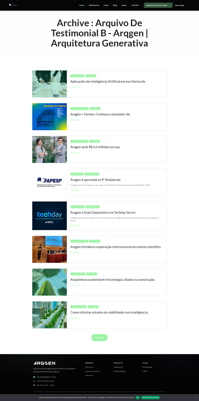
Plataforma (94, 5)
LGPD (145, 371)
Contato (135, 5)
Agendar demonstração (156, 5)
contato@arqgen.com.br (46, 377)
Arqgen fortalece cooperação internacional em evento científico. (115, 247)
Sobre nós (89, 367)
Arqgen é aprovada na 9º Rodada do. (95, 180)
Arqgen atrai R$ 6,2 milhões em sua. (95, 147)
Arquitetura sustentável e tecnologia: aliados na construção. (112, 279)
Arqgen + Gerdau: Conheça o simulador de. (100, 114)
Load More (99, 338)
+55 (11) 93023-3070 (45, 381)
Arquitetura (93, 174)
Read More (75, 87)
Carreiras (89, 375)
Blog (115, 5)
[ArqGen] (20, 5)
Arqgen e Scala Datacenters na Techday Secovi (103, 212)
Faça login (179, 5)
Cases (106, 5)
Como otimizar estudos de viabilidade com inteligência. (109, 312)
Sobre (124, 5)
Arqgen (92, 76)
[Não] (196, 397)
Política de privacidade (150, 397)
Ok (138, 397)
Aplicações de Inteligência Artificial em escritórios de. (108, 81)
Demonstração (120, 371)
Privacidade (147, 367)
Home (81, 5)
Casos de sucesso (92, 371)
